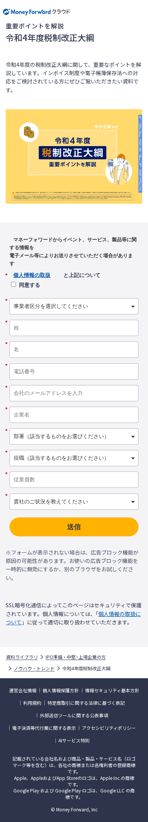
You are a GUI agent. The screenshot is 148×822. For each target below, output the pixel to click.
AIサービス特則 (74, 740)
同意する (29, 285)
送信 (74, 527)
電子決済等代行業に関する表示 (44, 728)
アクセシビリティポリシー (109, 728)
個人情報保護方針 (61, 690)
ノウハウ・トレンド (34, 668)
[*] (74, 295)
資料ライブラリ (22, 657)
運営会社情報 (22, 690)
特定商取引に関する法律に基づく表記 (86, 703)
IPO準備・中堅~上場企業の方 (76, 657)
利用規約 (32, 703)
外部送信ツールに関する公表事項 (74, 715)
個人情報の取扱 (31, 275)
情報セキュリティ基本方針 (112, 690)
